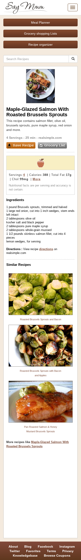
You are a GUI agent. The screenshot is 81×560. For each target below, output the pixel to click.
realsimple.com (50, 137)
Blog (28, 546)
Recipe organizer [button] (40, 44)
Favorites (33, 551)
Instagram (67, 546)
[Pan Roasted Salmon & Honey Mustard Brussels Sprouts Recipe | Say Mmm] (40, 402)
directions (46, 249)
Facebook (45, 546)
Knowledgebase (25, 555)
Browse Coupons (57, 555)
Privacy (68, 551)
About (13, 546)
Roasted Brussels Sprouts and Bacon (40, 319)
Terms (51, 551)
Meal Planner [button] (40, 22)
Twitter (14, 551)
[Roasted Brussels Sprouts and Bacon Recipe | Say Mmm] (40, 294)
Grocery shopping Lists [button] (40, 33)
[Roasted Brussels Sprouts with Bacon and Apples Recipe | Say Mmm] (40, 346)
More (36, 179)
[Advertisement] (40, 494)
